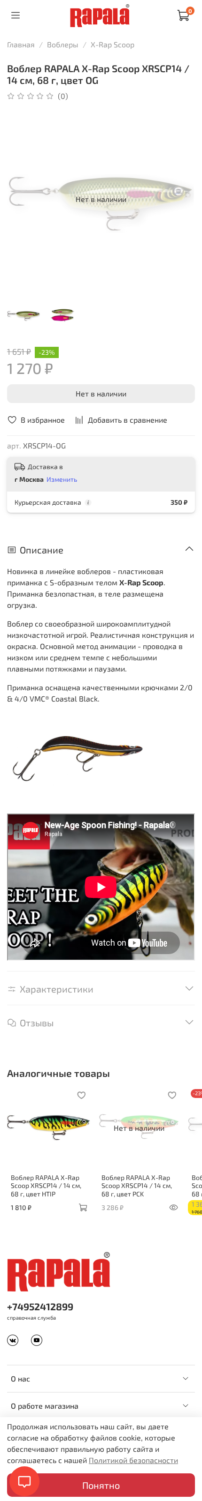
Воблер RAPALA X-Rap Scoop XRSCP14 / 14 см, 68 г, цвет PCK (136, 1185)
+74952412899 (40, 1306)
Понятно (101, 1485)
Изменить (62, 479)
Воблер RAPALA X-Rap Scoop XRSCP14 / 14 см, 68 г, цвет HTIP (46, 1185)
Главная (21, 44)
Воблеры (62, 44)
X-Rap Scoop (112, 44)
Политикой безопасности (133, 1460)
